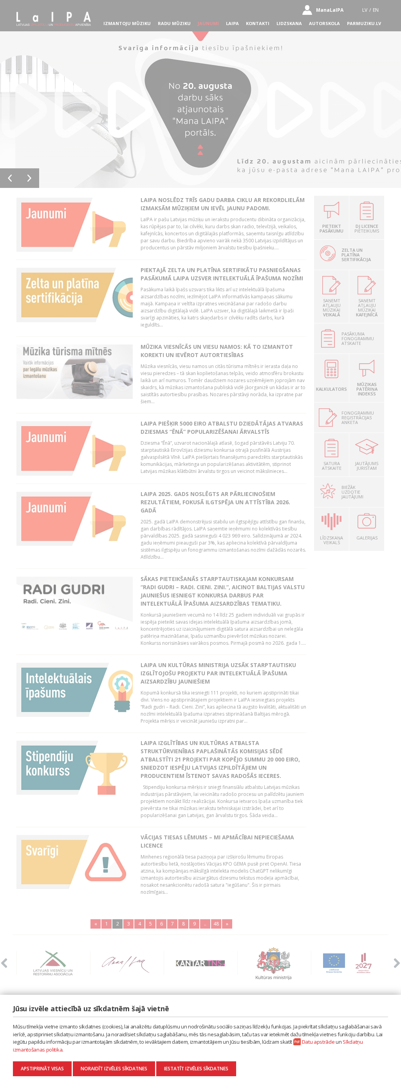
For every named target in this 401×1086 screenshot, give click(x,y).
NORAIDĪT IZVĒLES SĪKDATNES (114, 1068)
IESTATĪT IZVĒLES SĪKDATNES (196, 1068)
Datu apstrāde (318, 1041)
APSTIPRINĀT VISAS (42, 1068)
